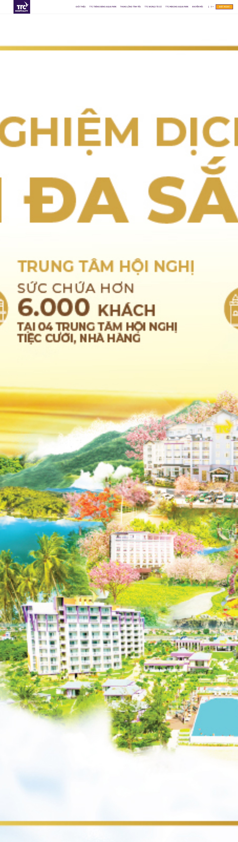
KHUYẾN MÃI (197, 7)
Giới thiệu (81, 7)
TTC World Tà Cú (153, 7)
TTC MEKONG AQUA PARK (176, 7)
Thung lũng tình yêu (130, 7)
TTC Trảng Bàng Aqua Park (102, 7)
